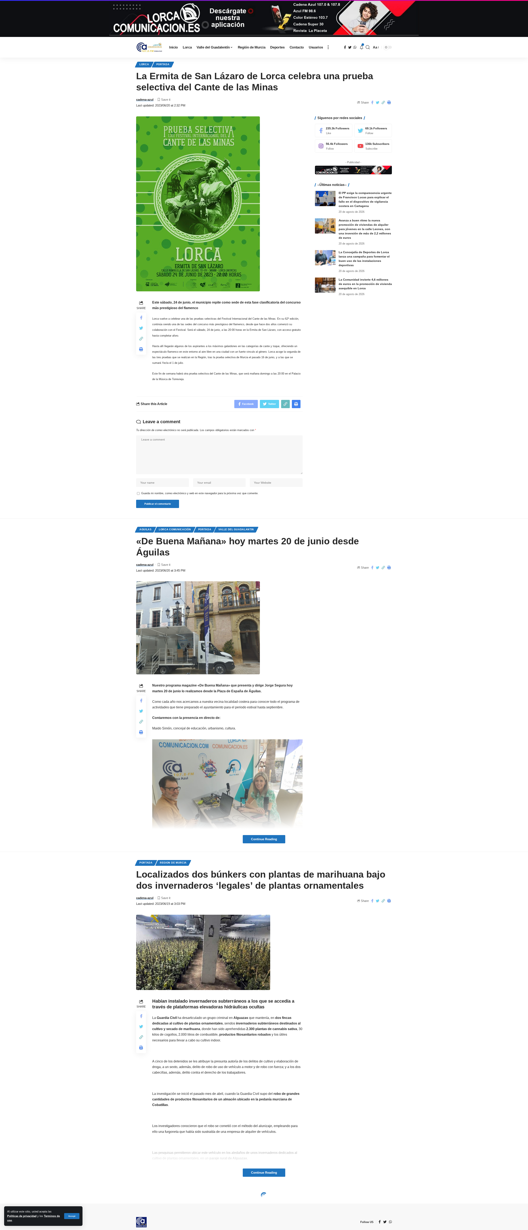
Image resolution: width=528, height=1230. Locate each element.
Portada (163, 64)
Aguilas (145, 529)
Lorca (144, 64)
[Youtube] (373, 146)
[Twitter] (373, 130)
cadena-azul (144, 99)
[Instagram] (334, 146)
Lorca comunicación (175, 529)
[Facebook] (334, 130)
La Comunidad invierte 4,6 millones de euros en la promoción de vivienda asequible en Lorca (365, 284)
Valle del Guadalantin (236, 529)
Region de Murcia (173, 862)
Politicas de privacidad (22, 1216)
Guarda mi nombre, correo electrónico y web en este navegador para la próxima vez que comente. (199, 493)
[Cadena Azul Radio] (149, 47)
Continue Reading (264, 839)
